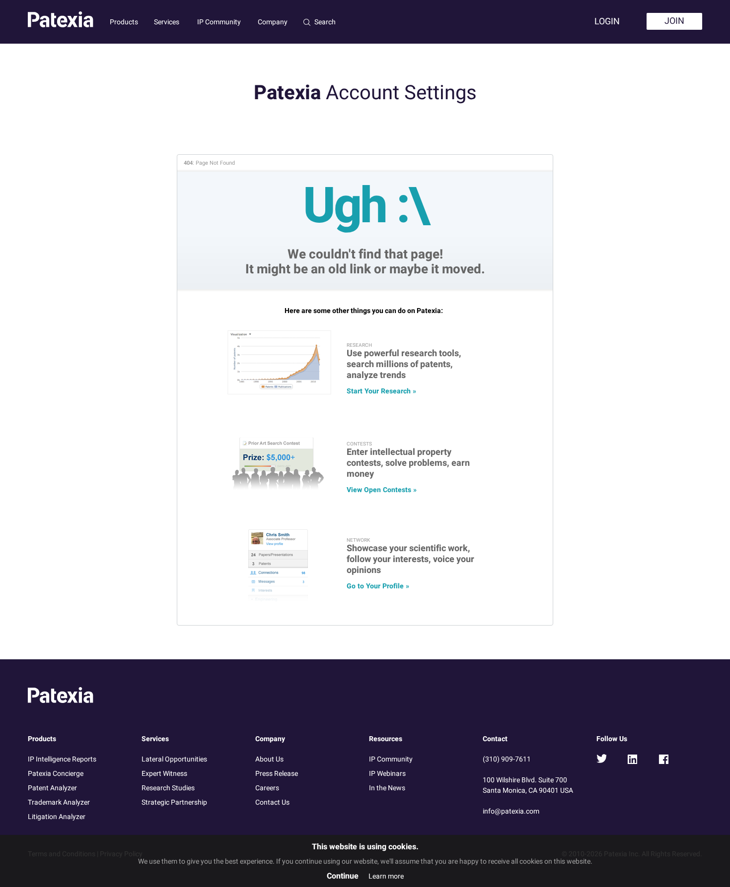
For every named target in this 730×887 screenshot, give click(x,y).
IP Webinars (387, 773)
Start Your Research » (381, 391)
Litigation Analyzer (56, 817)
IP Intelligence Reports (62, 759)
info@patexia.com (511, 811)
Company (273, 22)
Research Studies (168, 788)
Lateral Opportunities (174, 759)
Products (124, 22)
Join (674, 21)
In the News (387, 788)
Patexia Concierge (55, 773)
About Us (269, 759)
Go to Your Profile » (378, 586)
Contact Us (272, 802)
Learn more (386, 876)
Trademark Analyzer (59, 802)
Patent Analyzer (52, 788)
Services (166, 22)
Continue (343, 876)
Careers (267, 788)
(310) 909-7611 (507, 759)
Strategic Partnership (174, 802)
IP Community (219, 22)
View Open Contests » (382, 490)
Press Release (276, 773)
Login (607, 21)
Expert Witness (164, 773)
